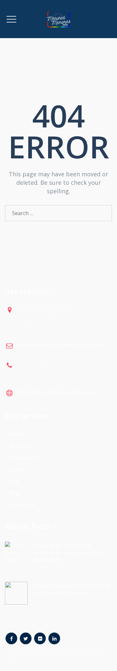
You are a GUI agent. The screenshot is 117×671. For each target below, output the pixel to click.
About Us (20, 446)
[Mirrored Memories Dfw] (58, 19)
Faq (14, 481)
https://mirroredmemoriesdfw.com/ (57, 392)
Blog (15, 492)
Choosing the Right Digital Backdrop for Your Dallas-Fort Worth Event (66, 552)
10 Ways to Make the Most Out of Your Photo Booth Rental (71, 589)
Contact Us (22, 504)
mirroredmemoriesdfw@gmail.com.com (61, 345)
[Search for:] (58, 213)
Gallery (17, 469)
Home (17, 434)
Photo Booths (25, 457)
